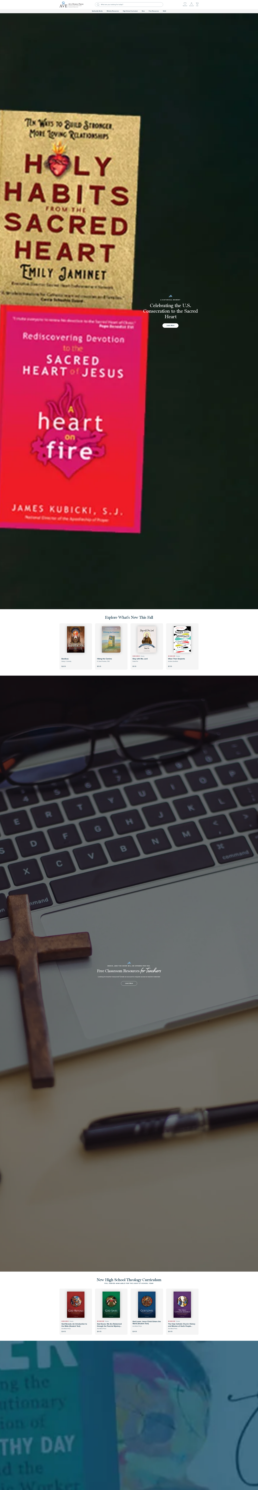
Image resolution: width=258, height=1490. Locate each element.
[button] (197, 4)
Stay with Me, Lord (140, 659)
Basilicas (65, 659)
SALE (164, 11)
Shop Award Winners (170, 324)
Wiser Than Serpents (176, 659)
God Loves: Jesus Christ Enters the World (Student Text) (147, 1322)
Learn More (129, 983)
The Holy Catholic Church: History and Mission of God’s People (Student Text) (181, 1326)
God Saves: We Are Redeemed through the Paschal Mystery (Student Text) (109, 1326)
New (143, 11)
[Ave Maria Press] (71, 4)
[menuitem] (97, 11)
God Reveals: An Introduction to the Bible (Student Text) (74, 1325)
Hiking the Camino (104, 659)
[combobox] (129, 4)
